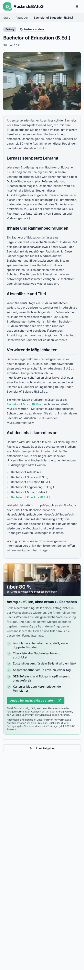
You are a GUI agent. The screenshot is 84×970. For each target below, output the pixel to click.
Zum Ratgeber (45, 748)
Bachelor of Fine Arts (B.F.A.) (30, 497)
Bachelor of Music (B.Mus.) (25, 404)
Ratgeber (21, 17)
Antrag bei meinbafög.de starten (32, 700)
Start (6, 17)
